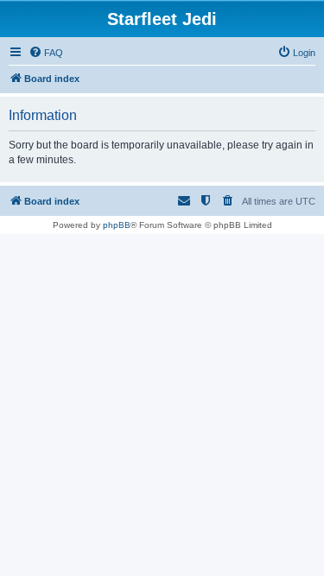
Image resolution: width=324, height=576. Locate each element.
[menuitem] (46, 52)
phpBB (116, 225)
